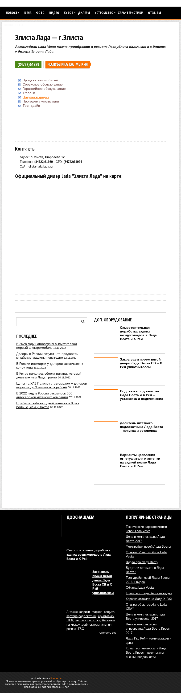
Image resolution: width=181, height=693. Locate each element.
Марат (18, 282)
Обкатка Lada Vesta (140, 587)
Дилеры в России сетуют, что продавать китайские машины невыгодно (47, 355)
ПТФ (69, 620)
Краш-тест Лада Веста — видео (149, 593)
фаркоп (97, 612)
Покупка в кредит (36, 97)
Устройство (104, 12)
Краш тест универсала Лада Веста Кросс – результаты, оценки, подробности (146, 653)
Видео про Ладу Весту (142, 562)
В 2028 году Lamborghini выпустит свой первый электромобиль (46, 345)
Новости (13, 12)
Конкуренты (13, 25)
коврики (84, 612)
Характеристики (130, 12)
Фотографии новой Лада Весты (148, 546)
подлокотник (87, 616)
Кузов (68, 12)
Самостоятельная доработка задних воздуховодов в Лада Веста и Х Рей (138, 333)
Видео (54, 12)
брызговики (106, 616)
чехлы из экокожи (87, 620)
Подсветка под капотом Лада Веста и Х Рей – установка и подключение (141, 395)
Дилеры (84, 12)
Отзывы (154, 12)
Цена (27, 12)
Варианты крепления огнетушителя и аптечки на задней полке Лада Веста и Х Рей (140, 460)
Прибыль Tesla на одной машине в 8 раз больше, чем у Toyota (47, 405)
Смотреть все (107, 632)
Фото (40, 12)
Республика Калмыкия (67, 64)
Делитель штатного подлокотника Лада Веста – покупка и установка (141, 426)
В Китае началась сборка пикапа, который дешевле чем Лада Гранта (49, 375)
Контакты (56, 678)
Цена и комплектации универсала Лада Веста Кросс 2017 (148, 629)
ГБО (81, 629)
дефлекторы (90, 624)
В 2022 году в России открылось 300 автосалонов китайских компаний (44, 395)
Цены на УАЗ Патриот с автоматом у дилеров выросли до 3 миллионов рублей (51, 385)
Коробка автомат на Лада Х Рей (149, 599)
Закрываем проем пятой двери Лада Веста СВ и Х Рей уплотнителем (141, 363)
